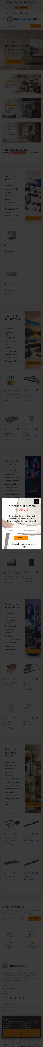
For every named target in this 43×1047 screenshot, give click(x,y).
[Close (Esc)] (36, 501)
